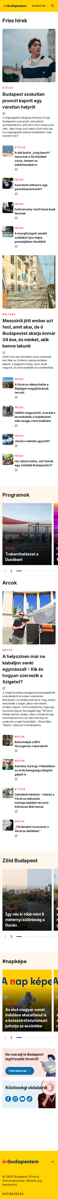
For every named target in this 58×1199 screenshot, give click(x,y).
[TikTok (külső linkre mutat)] (29, 1099)
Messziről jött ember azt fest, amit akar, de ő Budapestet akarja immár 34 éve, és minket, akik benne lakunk (28, 333)
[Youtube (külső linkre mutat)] (22, 1099)
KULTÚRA (9, 314)
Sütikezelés (13, 1193)
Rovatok (39, 6)
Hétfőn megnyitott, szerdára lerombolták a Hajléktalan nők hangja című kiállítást (35, 417)
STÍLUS (7, 87)
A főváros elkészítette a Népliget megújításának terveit (32, 388)
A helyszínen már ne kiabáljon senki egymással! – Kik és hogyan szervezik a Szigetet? (23, 669)
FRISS (19, 179)
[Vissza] (4, 571)
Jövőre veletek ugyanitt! (32, 441)
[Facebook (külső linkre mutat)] (8, 1099)
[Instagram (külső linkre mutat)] (15, 1099)
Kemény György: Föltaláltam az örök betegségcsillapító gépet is (35, 770)
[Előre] (11, 571)
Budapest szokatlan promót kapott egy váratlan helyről (23, 100)
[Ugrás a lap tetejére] (53, 1162)
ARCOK (7, 650)
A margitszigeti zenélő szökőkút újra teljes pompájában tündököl (31, 237)
